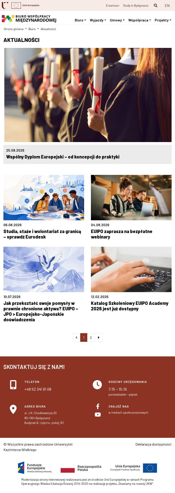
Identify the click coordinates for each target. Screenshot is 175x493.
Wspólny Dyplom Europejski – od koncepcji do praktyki (62, 156)
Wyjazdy (96, 20)
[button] (155, 5)
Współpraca (138, 20)
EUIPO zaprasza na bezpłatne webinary (121, 233)
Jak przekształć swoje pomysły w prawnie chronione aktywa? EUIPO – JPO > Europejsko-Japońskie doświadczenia (40, 311)
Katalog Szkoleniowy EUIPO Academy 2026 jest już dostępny (129, 305)
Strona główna (13, 29)
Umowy (116, 20)
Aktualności (48, 29)
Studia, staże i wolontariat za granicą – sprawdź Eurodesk (42, 233)
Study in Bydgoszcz (135, 5)
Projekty (162, 20)
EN (167, 5)
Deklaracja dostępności (153, 444)
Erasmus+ (112, 5)
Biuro (79, 20)
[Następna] (98, 337)
